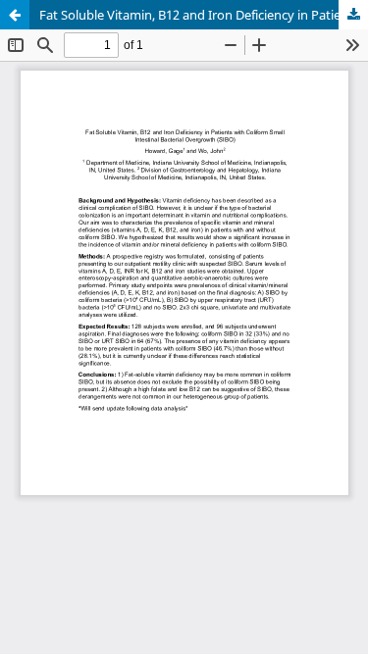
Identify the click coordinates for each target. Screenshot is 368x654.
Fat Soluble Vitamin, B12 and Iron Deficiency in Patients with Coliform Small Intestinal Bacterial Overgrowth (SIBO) (203, 15)
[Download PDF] (353, 14)
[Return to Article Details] (14, 14)
